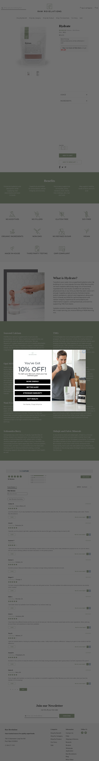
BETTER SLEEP (33, 387)
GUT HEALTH (32, 399)
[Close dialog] (84, 351)
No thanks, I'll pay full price (32, 404)
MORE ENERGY (32, 381)
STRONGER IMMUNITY (32, 393)
